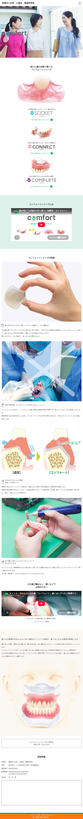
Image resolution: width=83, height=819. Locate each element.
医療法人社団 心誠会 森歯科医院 (18, 3)
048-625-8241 (13, 768)
